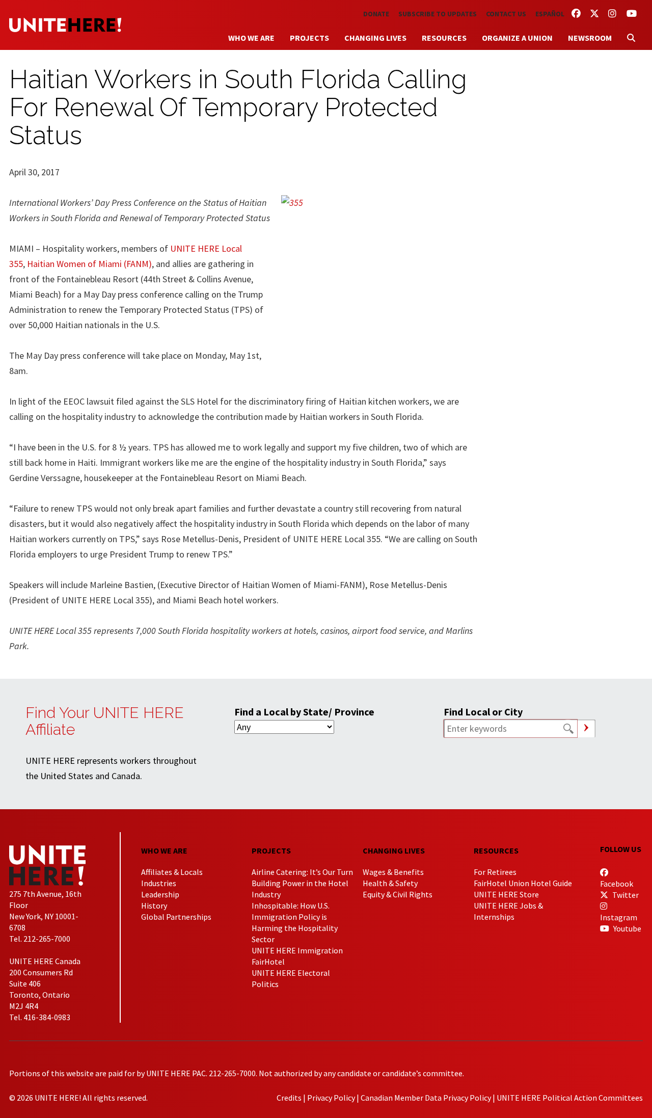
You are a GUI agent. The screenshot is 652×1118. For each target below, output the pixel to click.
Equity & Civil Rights (397, 894)
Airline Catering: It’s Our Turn (302, 872)
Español (549, 13)
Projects (309, 38)
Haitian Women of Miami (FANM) (89, 264)
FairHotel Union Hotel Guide (523, 883)
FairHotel (268, 961)
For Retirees (495, 872)
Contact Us (506, 13)
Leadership (160, 894)
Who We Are (251, 38)
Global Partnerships (176, 917)
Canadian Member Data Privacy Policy (426, 1098)
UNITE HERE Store (506, 894)
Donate (376, 13)
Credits (289, 1098)
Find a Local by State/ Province (304, 711)
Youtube (626, 928)
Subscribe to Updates (437, 13)
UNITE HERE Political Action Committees (570, 1098)
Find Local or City (483, 711)
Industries (158, 883)
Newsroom (590, 38)
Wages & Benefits (393, 872)
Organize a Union (517, 38)
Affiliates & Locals (172, 872)
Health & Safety (390, 883)
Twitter (625, 895)
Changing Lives (375, 38)
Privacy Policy (331, 1098)
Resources (444, 38)
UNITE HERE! (65, 25)
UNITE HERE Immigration (297, 950)
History (154, 905)
